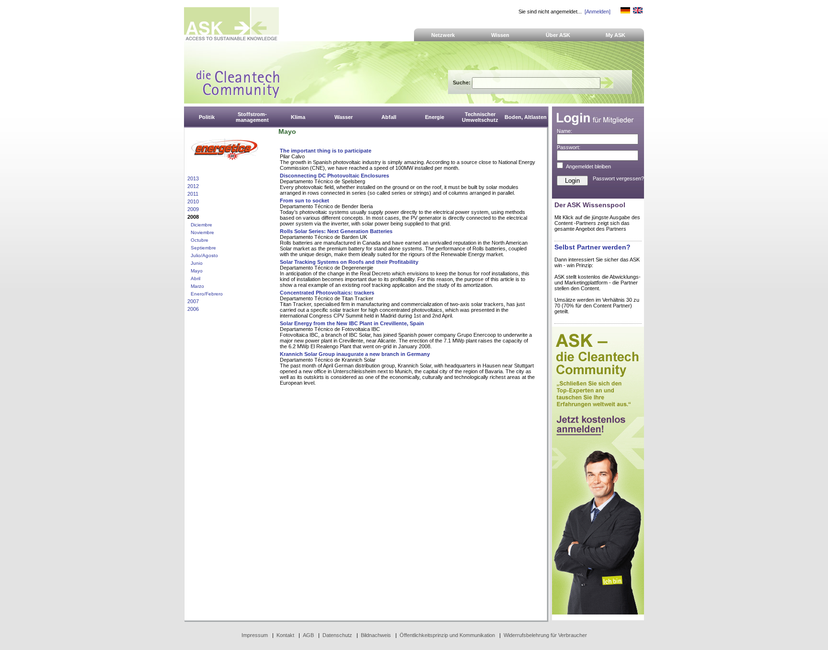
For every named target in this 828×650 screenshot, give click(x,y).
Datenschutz (337, 635)
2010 (193, 201)
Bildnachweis (376, 635)
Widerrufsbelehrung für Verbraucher (545, 635)
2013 (193, 178)
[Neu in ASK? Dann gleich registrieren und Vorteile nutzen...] (598, 612)
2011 (192, 194)
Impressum (255, 635)
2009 (193, 209)
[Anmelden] (597, 11)
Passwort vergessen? (618, 178)
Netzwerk (443, 35)
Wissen (500, 35)
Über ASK (558, 35)
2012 (193, 186)
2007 (193, 301)
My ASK (615, 35)
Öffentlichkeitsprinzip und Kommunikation (447, 635)
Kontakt (285, 635)
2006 (193, 309)
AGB (308, 635)
